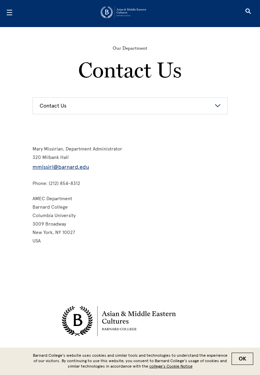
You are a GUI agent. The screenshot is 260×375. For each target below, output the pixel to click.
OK (242, 358)
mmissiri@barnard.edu (60, 167)
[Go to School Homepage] (128, 14)
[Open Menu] (9, 13)
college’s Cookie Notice (171, 366)
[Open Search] (248, 13)
